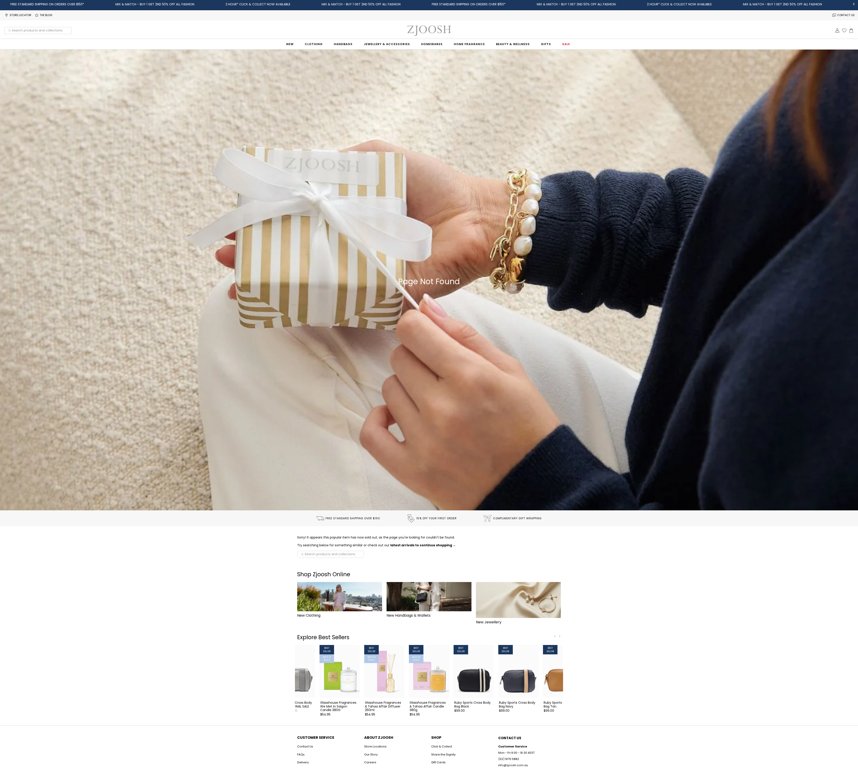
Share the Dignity (443, 754)
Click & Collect (441, 746)
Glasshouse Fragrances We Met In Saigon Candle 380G (338, 706)
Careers (370, 762)
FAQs (301, 754)
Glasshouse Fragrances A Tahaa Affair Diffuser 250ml (383, 706)
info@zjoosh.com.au (513, 765)
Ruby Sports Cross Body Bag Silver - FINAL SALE (293, 704)
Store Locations (375, 746)
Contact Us (305, 746)
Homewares (432, 44)
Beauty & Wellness (513, 44)
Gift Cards (438, 762)
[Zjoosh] (429, 30)
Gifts (546, 44)
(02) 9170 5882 (508, 759)
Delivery (303, 762)
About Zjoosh (378, 737)
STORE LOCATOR (20, 15)
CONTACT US (846, 15)
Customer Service (315, 737)
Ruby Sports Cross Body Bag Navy (517, 704)
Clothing (314, 44)
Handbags (343, 44)
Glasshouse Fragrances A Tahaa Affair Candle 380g (428, 706)
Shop (436, 737)
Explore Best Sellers (323, 637)
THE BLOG (46, 15)
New (290, 44)
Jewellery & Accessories (387, 44)
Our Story (371, 754)
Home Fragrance (469, 44)
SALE (566, 44)
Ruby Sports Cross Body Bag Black (472, 704)
